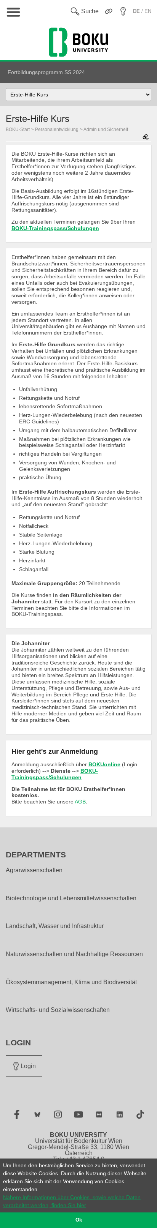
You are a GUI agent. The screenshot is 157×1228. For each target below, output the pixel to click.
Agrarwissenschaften (34, 870)
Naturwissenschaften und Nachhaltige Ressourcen (74, 954)
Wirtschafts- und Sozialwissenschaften (58, 1010)
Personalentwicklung (56, 129)
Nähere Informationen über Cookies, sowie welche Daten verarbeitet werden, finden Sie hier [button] (72, 1201)
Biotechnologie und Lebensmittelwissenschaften (71, 898)
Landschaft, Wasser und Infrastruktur (55, 926)
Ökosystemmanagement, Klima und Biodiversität (71, 982)
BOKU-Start (18, 129)
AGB (80, 802)
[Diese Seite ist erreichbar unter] (145, 138)
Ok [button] (78, 1220)
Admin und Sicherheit (105, 129)
